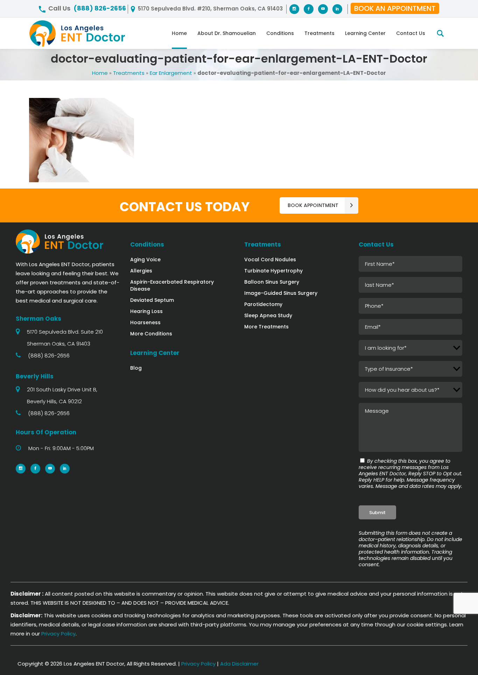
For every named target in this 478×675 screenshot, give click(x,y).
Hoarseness (145, 322)
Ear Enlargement (171, 73)
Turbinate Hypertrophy (273, 270)
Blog (136, 367)
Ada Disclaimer (239, 663)
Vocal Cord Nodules (270, 259)
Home (100, 73)
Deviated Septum (152, 300)
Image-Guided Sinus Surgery (280, 293)
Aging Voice (145, 259)
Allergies (141, 270)
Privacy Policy (58, 633)
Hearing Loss (146, 311)
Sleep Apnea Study (268, 315)
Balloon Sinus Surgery (271, 281)
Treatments (129, 73)
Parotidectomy (263, 304)
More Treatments (266, 326)
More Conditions (151, 333)
